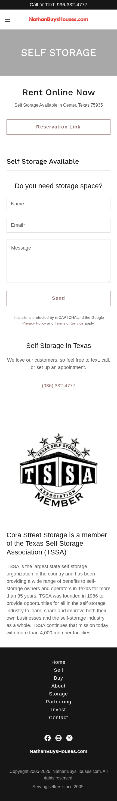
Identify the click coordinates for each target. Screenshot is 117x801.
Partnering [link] (58, 701)
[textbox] (58, 204)
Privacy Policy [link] (34, 323)
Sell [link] (58, 670)
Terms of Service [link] (69, 323)
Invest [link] (58, 709)
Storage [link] (58, 694)
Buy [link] (58, 678)
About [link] (58, 686)
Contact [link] (58, 717)
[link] (58, 19)
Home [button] (58, 662)
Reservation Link (58, 127)
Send (58, 298)
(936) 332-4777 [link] (58, 385)
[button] (10, 19)
